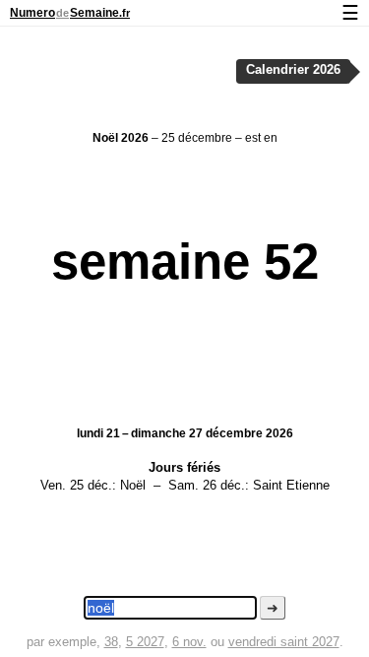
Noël (133, 485)
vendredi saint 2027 (283, 641)
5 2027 (145, 641)
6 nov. (189, 641)
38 (111, 641)
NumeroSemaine (70, 13)
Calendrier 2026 (293, 70)
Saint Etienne (291, 485)
